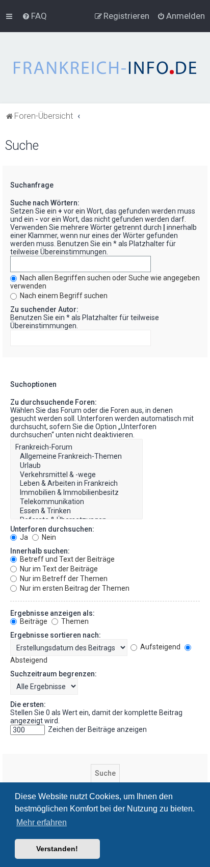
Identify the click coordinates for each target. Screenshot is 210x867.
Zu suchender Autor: (44, 309)
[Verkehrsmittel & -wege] (76, 475)
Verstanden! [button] (57, 849)
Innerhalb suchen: (40, 551)
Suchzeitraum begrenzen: (53, 674)
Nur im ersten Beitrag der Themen (73, 588)
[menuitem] (34, 16)
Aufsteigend (159, 647)
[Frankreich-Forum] (76, 447)
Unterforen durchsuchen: (52, 529)
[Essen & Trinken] (76, 511)
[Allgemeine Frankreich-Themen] (76, 456)
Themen (74, 621)
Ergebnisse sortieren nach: (55, 635)
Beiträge (32, 621)
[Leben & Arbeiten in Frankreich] (76, 483)
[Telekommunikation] (76, 502)
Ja (23, 537)
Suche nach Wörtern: (45, 203)
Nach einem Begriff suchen (63, 296)
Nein (48, 537)
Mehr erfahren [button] (41, 822)
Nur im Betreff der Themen (63, 578)
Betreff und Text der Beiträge (66, 559)
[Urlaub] (76, 465)
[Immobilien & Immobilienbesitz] (76, 492)
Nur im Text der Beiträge (58, 569)
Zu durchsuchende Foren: (53, 402)
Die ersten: (28, 704)
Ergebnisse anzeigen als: (52, 613)
